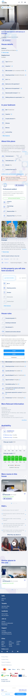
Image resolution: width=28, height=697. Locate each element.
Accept (14, 350)
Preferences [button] (7, 346)
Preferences (14, 357)
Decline (14, 354)
